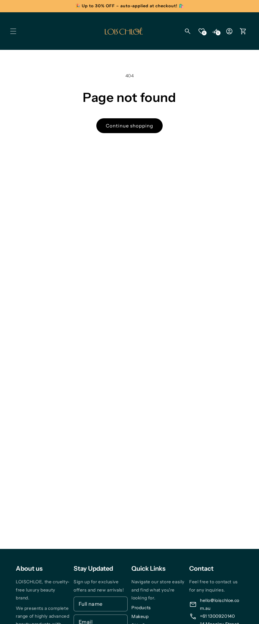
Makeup (140, 616)
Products (141, 607)
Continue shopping (129, 126)
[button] (13, 31)
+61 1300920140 (217, 616)
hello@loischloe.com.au (219, 604)
